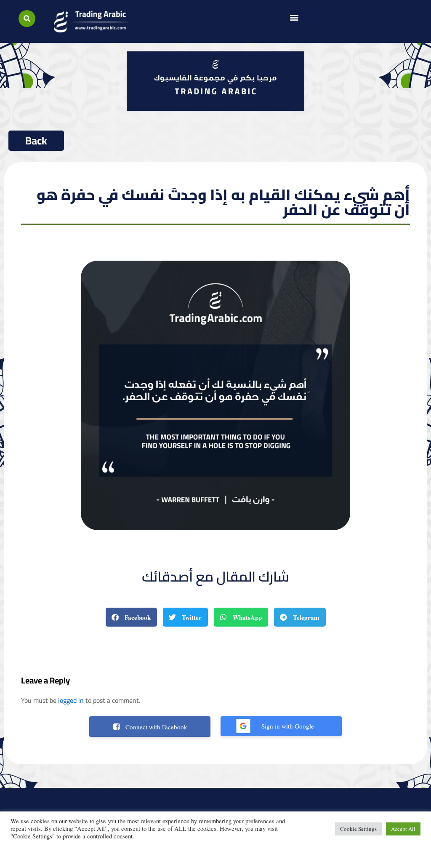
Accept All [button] (403, 829)
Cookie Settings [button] (358, 829)
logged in (71, 700)
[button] (27, 18)
